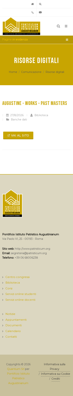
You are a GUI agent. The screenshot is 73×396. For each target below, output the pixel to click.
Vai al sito (20, 135)
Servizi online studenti (20, 294)
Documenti (13, 325)
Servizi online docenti (20, 299)
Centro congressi (17, 277)
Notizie (10, 314)
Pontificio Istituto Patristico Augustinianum (18, 378)
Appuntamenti (16, 319)
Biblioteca (41, 115)
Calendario (13, 331)
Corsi (8, 288)
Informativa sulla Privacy (54, 367)
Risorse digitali (54, 72)
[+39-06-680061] (32, 12)
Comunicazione (31, 72)
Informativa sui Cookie (55, 373)
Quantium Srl (15, 369)
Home (13, 72)
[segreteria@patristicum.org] (40, 12)
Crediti (55, 378)
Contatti (11, 336)
